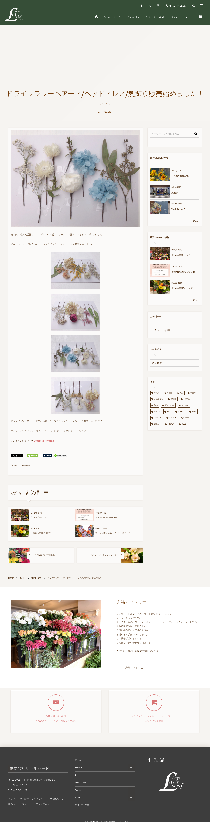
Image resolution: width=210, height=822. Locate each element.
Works (78, 798)
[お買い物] (200, 17)
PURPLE (181, 412)
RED (168, 412)
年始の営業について (40, 517)
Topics (78, 790)
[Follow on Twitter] (150, 5)
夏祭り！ (175, 193)
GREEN (186, 418)
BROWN (171, 424)
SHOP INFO (105, 104)
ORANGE (172, 418)
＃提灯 (173, 399)
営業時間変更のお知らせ (106, 517)
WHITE (157, 412)
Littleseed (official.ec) (45, 440)
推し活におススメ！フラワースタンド (112, 533)
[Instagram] (158, 5)
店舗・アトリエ (134, 667)
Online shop (80, 783)
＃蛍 (181, 393)
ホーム (78, 760)
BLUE (183, 424)
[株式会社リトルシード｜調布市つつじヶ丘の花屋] (14, 14)
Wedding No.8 (178, 209)
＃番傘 (193, 393)
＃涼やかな (158, 399)
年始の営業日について (41, 533)
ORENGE (157, 418)
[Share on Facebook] (141, 5)
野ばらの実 (169, 405)
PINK (194, 412)
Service (78, 768)
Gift (77, 775)
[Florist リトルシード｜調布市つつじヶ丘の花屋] (172, 792)
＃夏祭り (187, 399)
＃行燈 (169, 393)
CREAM (157, 424)
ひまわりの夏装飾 (180, 176)
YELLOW (185, 405)
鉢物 (156, 405)
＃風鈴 (156, 393)
